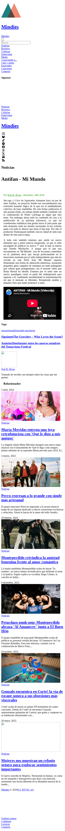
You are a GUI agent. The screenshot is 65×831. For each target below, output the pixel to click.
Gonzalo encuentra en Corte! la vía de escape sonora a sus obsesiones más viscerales (32, 695)
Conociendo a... (9, 60)
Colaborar (6, 821)
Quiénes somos (8, 818)
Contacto (5, 71)
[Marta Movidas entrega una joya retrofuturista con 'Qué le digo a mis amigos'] (30, 420)
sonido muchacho (26, 330)
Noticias (5, 45)
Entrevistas (6, 54)
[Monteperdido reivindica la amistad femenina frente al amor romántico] (30, 548)
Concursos (6, 68)
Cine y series (7, 62)
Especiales (6, 65)
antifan (14, 330)
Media (4, 57)
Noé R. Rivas (14, 195)
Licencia (5, 824)
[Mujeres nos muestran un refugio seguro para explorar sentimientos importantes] (30, 751)
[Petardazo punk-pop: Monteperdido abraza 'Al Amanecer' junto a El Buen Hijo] (30, 612)
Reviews (5, 48)
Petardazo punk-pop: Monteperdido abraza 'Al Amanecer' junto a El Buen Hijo (32, 626)
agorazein (6, 330)
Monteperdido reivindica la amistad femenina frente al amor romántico (30, 560)
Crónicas (5, 51)
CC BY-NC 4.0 (26, 789)
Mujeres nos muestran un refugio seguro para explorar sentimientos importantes (29, 764)
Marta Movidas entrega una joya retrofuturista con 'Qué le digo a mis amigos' (30, 434)
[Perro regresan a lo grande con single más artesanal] (30, 486)
